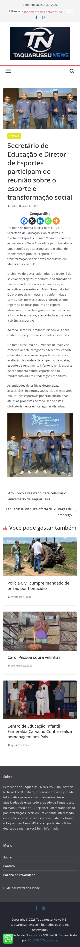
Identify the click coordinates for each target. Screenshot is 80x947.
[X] (32, 221)
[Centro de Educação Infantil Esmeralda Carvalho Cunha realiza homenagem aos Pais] (40, 683)
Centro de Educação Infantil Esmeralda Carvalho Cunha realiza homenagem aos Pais (39, 731)
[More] (56, 221)
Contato (9, 866)
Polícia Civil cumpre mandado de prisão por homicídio (38, 585)
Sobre (7, 857)
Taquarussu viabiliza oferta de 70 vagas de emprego (39, 512)
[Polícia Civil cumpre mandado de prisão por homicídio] (40, 540)
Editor (14, 206)
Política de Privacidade (19, 875)
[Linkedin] (40, 221)
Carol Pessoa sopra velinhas (34, 657)
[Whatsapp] (48, 221)
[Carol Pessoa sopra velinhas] (40, 614)
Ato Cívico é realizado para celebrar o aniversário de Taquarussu (37, 496)
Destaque (14, 136)
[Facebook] (24, 221)
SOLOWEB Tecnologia (42, 940)
